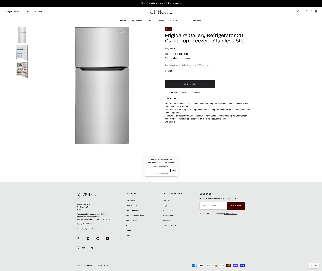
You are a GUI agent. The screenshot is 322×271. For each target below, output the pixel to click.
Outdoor (174, 21)
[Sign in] (307, 11)
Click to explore (172, 3)
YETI (185, 21)
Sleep (161, 21)
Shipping (168, 58)
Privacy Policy (168, 215)
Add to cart (190, 84)
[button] (315, 11)
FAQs (165, 206)
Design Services (12, 12)
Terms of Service (169, 225)
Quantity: (169, 71)
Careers (129, 235)
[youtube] (107, 238)
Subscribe (236, 205)
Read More (206, 65)
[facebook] (78, 238)
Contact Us (167, 201)
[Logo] (161, 12)
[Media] (102, 86)
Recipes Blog (131, 220)
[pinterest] (97, 238)
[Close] (319, 3)
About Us (129, 225)
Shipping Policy (169, 220)
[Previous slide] (9, 3)
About (26, 12)
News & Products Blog (135, 215)
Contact (38, 12)
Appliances (137, 21)
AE (107, 265)
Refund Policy (168, 211)
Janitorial (197, 21)
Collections (130, 201)
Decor (150, 21)
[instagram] (88, 238)
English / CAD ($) (87, 248)
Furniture (122, 21)
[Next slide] (312, 3)
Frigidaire (170, 48)
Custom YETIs (131, 206)
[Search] (298, 11)
